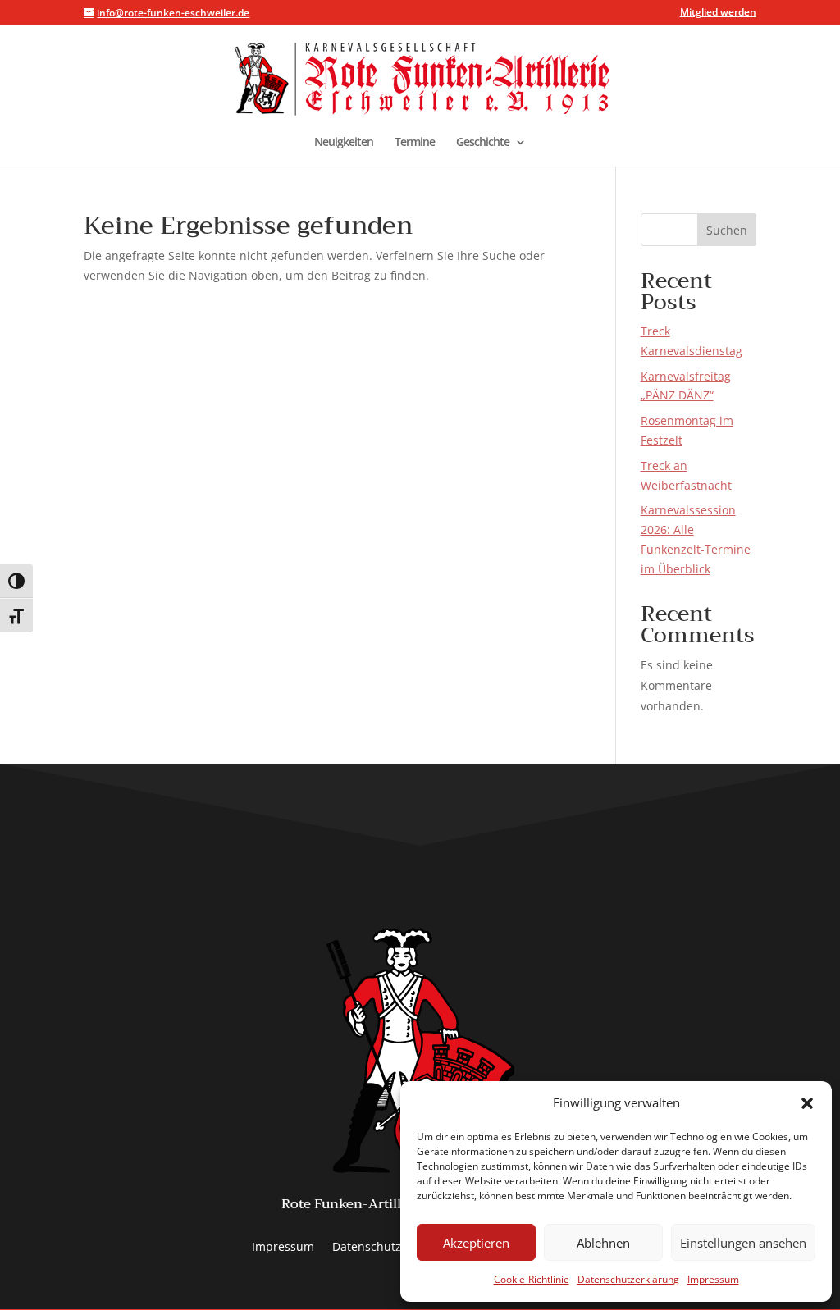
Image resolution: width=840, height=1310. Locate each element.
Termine (415, 142)
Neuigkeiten (343, 142)
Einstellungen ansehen (743, 1243)
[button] (807, 1103)
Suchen (726, 230)
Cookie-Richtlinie (531, 1279)
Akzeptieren (476, 1243)
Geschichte (482, 142)
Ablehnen (603, 1243)
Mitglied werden (718, 13)
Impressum (713, 1279)
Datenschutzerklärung (628, 1279)
